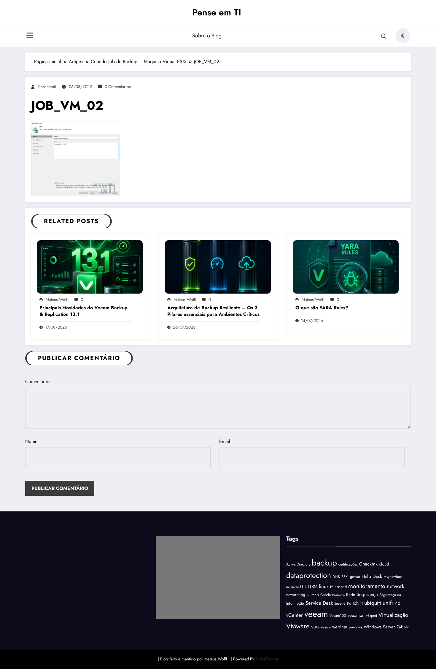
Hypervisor (393, 576)
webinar (339, 627)
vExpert (371, 615)
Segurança (367, 594)
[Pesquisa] (383, 36)
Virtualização (393, 615)
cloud (384, 564)
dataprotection (308, 575)
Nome (31, 441)
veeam (316, 614)
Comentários (37, 381)
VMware (298, 626)
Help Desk (372, 576)
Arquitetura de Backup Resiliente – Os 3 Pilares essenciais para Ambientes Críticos (213, 311)
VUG (315, 627)
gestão (355, 576)
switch (352, 603)
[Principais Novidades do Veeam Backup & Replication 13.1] (90, 266)
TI (361, 603)
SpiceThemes (267, 659)
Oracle (325, 595)
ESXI (345, 576)
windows (355, 627)
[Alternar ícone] (29, 36)
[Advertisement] (218, 577)
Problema (338, 595)
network (395, 586)
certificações (348, 564)
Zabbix (403, 627)
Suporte (339, 603)
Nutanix (313, 595)
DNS (336, 576)
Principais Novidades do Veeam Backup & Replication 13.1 (83, 311)
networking (295, 595)
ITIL (303, 586)
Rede (350, 595)
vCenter (294, 615)
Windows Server (379, 627)
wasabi (325, 627)
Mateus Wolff (57, 299)
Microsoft (338, 587)
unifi (388, 603)
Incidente (292, 587)
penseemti (47, 87)
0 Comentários (118, 87)
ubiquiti (372, 603)
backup (324, 563)
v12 (397, 603)
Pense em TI (216, 12)
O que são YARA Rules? (321, 308)
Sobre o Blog (207, 35)
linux (324, 586)
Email (224, 441)
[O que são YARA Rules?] (346, 266)
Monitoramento (366, 586)
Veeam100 (338, 615)
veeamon (356, 615)
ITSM (312, 586)
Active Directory (298, 564)
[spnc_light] (403, 35)
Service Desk (319, 602)
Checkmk (368, 563)
